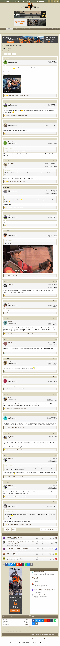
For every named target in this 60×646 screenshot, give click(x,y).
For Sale (18, 545)
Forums (10, 29)
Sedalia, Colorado (53, 127)
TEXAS (55, 507)
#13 (56, 358)
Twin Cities (54, 107)
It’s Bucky (52, 554)
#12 (56, 339)
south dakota (54, 420)
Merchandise (37, 638)
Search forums (10, 31)
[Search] (57, 29)
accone (52, 549)
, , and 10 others (16, 181)
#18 (56, 455)
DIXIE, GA (55, 306)
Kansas (55, 236)
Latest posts (36, 569)
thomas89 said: (7, 170)
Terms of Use (38, 634)
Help (50, 634)
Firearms (18, 538)
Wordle (35, 584)
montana (55, 382)
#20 (56, 502)
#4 (56, 138)
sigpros (8, 538)
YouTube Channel (45, 638)
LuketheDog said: (8, 148)
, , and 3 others (17, 133)
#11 (56, 318)
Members (31, 29)
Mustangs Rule (10, 559)
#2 (56, 101)
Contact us (32, 634)
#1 (56, 58)
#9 (56, 281)
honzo (26, 624)
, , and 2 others (15, 427)
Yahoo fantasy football (39, 571)
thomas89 (5, 51)
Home (4, 29)
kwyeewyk (52, 559)
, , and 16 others (16, 388)
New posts (3, 31)
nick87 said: (7, 240)
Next (13, 53)
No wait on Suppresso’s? (39, 594)
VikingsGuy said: (8, 197)
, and (15, 207)
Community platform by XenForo (21, 642)
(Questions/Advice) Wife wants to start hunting (44, 589)
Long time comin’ (11, 553)
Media (23, 29)
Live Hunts (36, 581)
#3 (56, 121)
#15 (56, 394)
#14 (56, 376)
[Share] (54, 58)
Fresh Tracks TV (30, 638)
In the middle (54, 400)
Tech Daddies (47, 642)
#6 (56, 187)
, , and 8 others (17, 115)
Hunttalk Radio (22, 638)
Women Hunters (37, 592)
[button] (20, 29)
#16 (56, 414)
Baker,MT (55, 364)
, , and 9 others (18, 95)
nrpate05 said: (7, 465)
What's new (16, 29)
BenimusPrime (10, 550)
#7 (56, 212)
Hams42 (8, 545)
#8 (56, 230)
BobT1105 (52, 538)
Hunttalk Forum (14, 638)
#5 (56, 160)
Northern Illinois (53, 193)
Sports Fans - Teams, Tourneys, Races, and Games (44, 574)
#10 (56, 300)
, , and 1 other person (17, 225)
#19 (56, 482)
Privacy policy (45, 634)
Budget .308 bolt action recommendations (17, 548)
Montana (55, 324)
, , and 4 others (18, 371)
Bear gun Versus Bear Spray (14, 558)
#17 (56, 433)
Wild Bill (8, 554)
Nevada (55, 287)
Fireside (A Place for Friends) (40, 586)
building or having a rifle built (14, 537)
